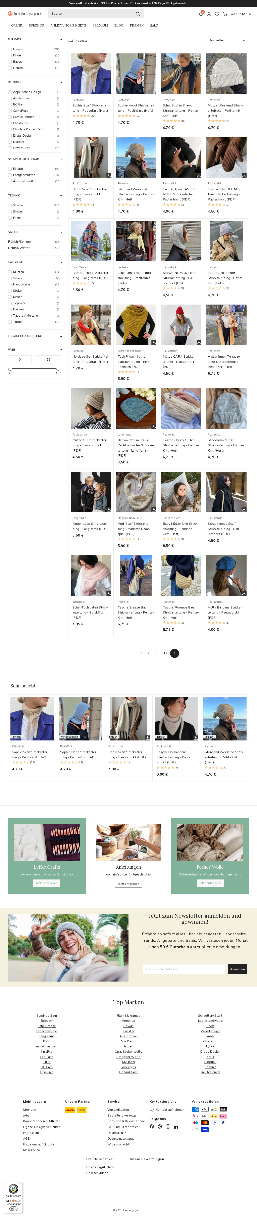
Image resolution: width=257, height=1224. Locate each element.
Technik (14, 195)
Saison (13, 232)
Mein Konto (31, 1150)
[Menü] (20, 1184)
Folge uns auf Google (38, 1144)
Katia (210, 1057)
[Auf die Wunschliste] (111, 62)
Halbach (128, 1046)
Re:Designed (210, 1072)
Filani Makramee (128, 1015)
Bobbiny (47, 1020)
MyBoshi (128, 1062)
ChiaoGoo (210, 1041)
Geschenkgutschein (100, 1167)
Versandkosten (118, 1110)
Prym (210, 1026)
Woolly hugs (210, 1031)
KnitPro (46, 1051)
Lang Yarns (47, 1036)
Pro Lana (46, 1057)
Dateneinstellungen (121, 1139)
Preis (12, 350)
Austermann (128, 1036)
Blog (118, 25)
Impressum (31, 1133)
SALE (154, 25)
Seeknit (210, 1067)
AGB (26, 1139)
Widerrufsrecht (118, 1144)
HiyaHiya (46, 1072)
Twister (129, 1031)
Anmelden (237, 969)
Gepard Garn (128, 1072)
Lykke (210, 1046)
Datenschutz (116, 1133)
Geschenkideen (97, 1173)
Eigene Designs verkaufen (42, 1127)
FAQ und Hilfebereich (122, 1127)
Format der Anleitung (25, 336)
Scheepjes (128, 1067)
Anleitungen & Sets (68, 25)
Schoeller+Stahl (210, 1015)
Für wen (14, 39)
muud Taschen (46, 1046)
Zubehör (36, 25)
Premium (100, 25)
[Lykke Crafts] (47, 842)
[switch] (13, 1208)
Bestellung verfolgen (122, 1116)
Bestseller (216, 40)
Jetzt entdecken (46, 883)
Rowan (128, 1026)
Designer (14, 82)
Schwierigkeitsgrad (23, 159)
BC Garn (47, 1067)
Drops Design (210, 1051)
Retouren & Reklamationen (127, 1121)
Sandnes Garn (47, 1015)
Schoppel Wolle (128, 1057)
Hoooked (128, 1020)
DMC (46, 1041)
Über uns (29, 1110)
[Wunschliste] (217, 14)
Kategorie (15, 262)
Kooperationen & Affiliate (41, 1121)
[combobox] (96, 13)
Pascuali (210, 1062)
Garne (16, 25)
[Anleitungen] (128, 842)
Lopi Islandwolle (210, 1020)
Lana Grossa (47, 1026)
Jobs (26, 1116)
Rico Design (128, 1041)
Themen (137, 25)
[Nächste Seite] (174, 653)
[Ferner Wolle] (210, 842)
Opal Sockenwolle (128, 1051)
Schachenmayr (46, 1031)
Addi (210, 1036)
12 (165, 653)
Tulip (47, 1062)
